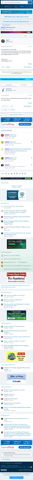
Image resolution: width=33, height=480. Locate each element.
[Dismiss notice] (30, 21)
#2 (31, 95)
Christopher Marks (9, 143)
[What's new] (27, 6)
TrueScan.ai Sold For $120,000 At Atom (14, 326)
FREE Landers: (8, 16)
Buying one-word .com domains (12, 403)
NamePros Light (10, 463)
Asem (6, 152)
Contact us (3, 465)
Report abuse (16, 465)
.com (19, 166)
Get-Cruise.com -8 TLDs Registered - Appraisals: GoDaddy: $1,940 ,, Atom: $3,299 (18, 265)
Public (21, 16)
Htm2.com (13, 135)
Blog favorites (5, 415)
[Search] (31, 6)
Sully (10, 371)
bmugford (11, 236)
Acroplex (11, 429)
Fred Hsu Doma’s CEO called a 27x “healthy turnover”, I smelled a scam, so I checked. (15, 211)
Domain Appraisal (12, 136)
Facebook (13, 186)
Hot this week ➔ (6, 323)
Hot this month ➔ (6, 387)
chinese (22, 166)
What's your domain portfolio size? (13, 300)
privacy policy (15, 474)
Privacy (24, 467)
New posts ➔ (5, 203)
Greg (8, 230)
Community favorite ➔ (8, 365)
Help (28, 467)
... (10, 165)
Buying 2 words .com (9, 394)
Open (14, 16)
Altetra (10, 224)
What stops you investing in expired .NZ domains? (17, 216)
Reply (30, 64)
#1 (31, 46)
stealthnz (11, 218)
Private (26, 16)
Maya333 (7, 166)
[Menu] (2, 6)
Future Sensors (12, 214)
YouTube (14, 187)
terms (19, 474)
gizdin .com (13, 158)
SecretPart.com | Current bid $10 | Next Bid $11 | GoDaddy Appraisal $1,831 (18, 269)
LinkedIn (20, 186)
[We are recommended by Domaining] (4, 470)
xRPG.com (13, 142)
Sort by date (9, 84)
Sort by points (24, 84)
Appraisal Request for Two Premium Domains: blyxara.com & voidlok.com (18, 150)
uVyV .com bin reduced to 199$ (12, 259)
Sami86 (6, 136)
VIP (14, 90)
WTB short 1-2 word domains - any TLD (14, 390)
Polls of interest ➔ (6, 292)
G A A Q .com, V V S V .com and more (13, 206)
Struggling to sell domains (10, 398)
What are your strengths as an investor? (14, 295)
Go (30, 2)
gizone (6, 159)
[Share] (29, 46)
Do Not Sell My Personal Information (9, 467)
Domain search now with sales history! (16, 21)
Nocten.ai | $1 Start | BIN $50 (12, 255)
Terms (20, 467)
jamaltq (9, 208)
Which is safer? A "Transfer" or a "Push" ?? (15, 341)
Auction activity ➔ (6, 252)
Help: (17, 16)
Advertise (9, 465)
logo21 (3, 29)
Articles (18, 187)
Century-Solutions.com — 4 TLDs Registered (15, 262)
